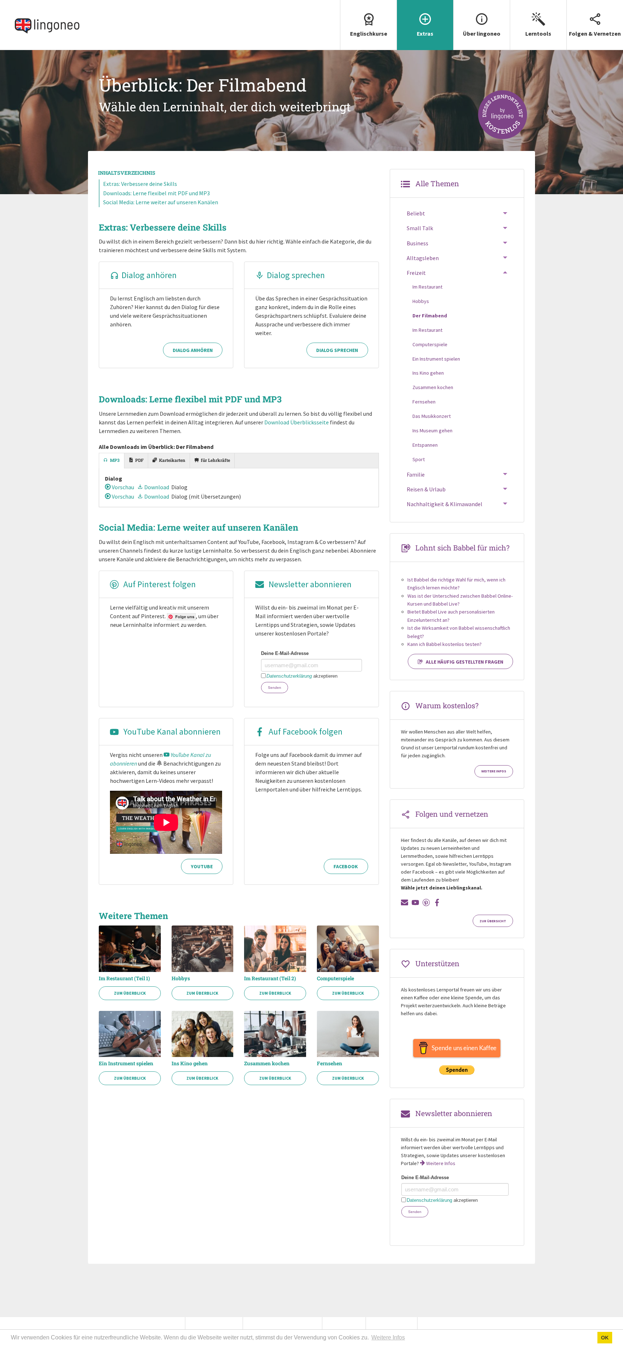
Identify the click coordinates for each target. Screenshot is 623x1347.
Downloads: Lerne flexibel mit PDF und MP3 (156, 193)
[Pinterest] (426, 902)
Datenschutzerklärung (289, 676)
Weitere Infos (493, 771)
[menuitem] (368, 25)
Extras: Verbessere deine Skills (140, 183)
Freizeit (416, 272)
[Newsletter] (404, 902)
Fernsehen (329, 1063)
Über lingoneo (481, 33)
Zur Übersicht (493, 921)
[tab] (111, 460)
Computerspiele (335, 978)
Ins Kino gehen (190, 1063)
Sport (418, 459)
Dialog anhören (149, 275)
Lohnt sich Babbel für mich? (462, 547)
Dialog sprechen (296, 275)
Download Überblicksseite (296, 422)
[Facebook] (437, 902)
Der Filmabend (429, 315)
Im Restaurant (427, 287)
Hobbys (181, 978)
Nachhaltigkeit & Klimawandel (444, 504)
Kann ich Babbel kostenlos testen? (444, 644)
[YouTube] (415, 902)
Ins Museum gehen (432, 430)
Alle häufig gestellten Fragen (464, 662)
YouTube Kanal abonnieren (171, 731)
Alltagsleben (423, 258)
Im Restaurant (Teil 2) (270, 978)
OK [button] (605, 1338)
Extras (425, 33)
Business (417, 243)
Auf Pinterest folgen (158, 584)
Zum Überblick (130, 993)
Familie (416, 474)
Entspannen (425, 445)
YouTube (202, 866)
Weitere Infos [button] (388, 1337)
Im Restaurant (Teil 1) (124, 978)
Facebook (345, 866)
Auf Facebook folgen (305, 731)
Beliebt (416, 213)
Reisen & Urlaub (426, 489)
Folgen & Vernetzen (595, 33)
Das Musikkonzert (431, 416)
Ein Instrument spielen (126, 1063)
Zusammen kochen (267, 1063)
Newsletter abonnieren (309, 584)
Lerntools (538, 33)
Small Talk (420, 228)
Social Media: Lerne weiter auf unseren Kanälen (160, 202)
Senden (274, 688)
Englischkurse (368, 33)
